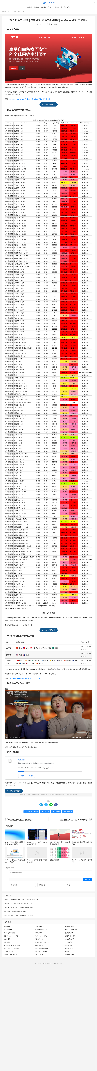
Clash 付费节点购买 (10, 933)
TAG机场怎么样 (67, 811)
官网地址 (29, 7)
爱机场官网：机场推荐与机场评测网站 (15, 911)
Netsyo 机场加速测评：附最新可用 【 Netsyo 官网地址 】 (21, 899)
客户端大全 (67, 7)
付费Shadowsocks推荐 (41, 948)
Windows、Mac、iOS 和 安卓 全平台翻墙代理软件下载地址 (29, 99)
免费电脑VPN (39, 939)
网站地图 (59, 963)
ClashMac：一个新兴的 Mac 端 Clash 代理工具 (18, 903)
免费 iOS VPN (69, 926)
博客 (19, 12)
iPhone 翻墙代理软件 (41, 929)
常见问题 (36, 7)
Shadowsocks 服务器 (10, 954)
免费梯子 (68, 951)
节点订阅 (50, 7)
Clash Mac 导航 (48, 2)
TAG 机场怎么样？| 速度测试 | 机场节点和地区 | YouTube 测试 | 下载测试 (48, 20)
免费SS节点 (68, 942)
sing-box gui (69, 948)
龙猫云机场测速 (54, 860)
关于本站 (54, 963)
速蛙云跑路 (7, 942)
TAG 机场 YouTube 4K (31, 811)
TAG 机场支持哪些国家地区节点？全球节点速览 (25, 678)
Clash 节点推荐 (69, 939)
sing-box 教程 (69, 945)
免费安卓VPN (39, 945)
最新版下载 (58, 7)
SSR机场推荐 (8, 929)
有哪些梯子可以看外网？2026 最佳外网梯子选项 (18, 907)
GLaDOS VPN (69, 954)
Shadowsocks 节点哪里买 (11, 948)
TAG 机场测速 (56, 811)
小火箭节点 (7, 926)
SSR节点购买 (38, 933)
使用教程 (43, 7)
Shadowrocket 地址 (41, 936)
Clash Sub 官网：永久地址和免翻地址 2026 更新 (18, 915)
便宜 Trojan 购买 (70, 936)
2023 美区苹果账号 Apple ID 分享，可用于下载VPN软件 (75, 820)
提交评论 (87, 879)
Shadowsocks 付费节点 (42, 942)
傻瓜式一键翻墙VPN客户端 (73, 929)
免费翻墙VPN (69, 933)
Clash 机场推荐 (39, 926)
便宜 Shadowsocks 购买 (11, 936)
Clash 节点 (7, 939)
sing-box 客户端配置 (41, 951)
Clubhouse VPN (8, 951)
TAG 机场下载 (45, 811)
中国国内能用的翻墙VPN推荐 (12, 945)
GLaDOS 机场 (39, 954)
